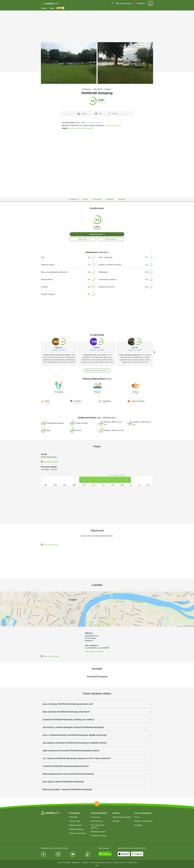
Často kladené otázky (122, 817)
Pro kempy (95, 817)
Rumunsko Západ (85, 128)
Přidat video (82, 239)
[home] (50, 813)
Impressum (76, 862)
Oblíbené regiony (76, 829)
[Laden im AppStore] (124, 854)
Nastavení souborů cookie (101, 862)
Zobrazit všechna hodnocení (95, 370)
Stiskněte (138, 825)
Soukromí (85, 862)
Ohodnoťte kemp (95, 234)
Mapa (51, 8)
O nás (136, 817)
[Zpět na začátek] (97, 803)
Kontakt (116, 821)
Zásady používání (64, 862)
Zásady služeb (118, 862)
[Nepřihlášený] (150, 3)
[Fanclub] (60, 8)
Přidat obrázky (110, 239)
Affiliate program (98, 831)
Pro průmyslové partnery (97, 826)
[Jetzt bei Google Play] (137, 854)
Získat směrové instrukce (94, 651)
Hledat (44, 8)
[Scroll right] (154, 352)
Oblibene (141, 3)
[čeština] (111, 3)
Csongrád (73, 128)
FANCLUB (73, 817)
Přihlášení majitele (98, 836)
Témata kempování (77, 833)
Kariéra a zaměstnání (143, 821)
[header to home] (50, 3)
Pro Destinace (97, 821)
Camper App (74, 821)
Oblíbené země (75, 825)
